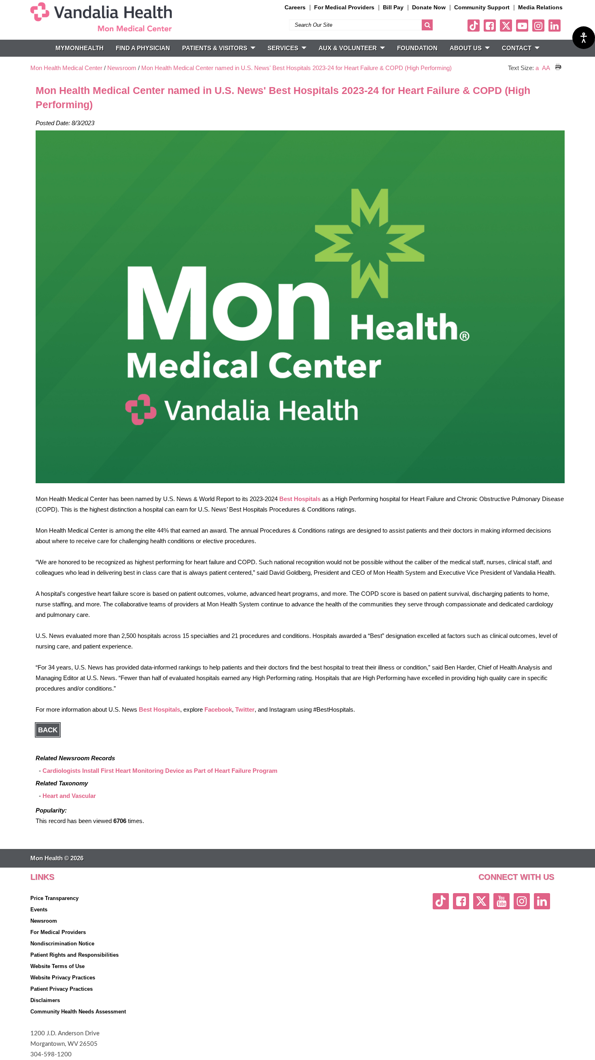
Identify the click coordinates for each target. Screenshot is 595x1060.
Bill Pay (393, 7)
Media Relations (540, 7)
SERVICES (283, 48)
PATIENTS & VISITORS (214, 48)
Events (38, 909)
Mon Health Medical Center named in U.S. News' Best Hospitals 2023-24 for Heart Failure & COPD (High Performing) (296, 67)
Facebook (218, 709)
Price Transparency (54, 898)
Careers (295, 7)
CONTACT (516, 48)
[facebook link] (490, 25)
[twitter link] (506, 25)
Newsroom (121, 67)
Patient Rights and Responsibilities (74, 955)
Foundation (417, 48)
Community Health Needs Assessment (78, 1012)
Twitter (245, 709)
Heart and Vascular (69, 795)
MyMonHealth (79, 48)
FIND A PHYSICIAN (143, 48)
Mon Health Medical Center (66, 67)
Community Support (482, 7)
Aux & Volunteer (348, 48)
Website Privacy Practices (62, 978)
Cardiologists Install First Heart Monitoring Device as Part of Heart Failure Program (159, 770)
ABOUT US (466, 48)
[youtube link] (522, 25)
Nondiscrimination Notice (62, 944)
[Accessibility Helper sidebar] (583, 37)
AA (546, 67)
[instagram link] (538, 25)
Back (47, 730)
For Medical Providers (344, 7)
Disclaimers (45, 1000)
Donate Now (429, 7)
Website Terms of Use (57, 966)
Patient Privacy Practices (61, 989)
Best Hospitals (300, 498)
